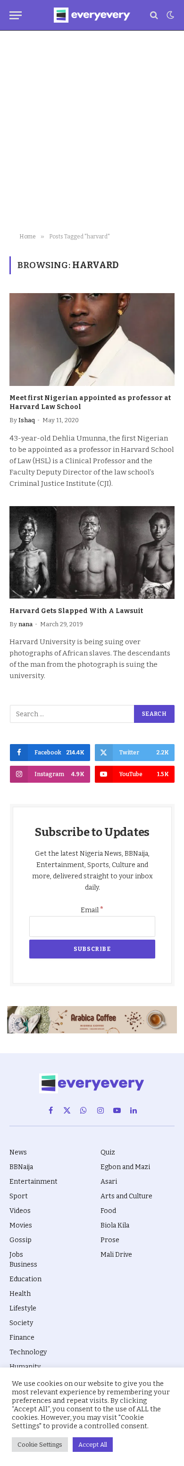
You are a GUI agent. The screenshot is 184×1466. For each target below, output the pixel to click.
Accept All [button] (92, 1444)
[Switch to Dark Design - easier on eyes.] (169, 15)
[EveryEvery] (92, 15)
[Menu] (15, 15)
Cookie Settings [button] (39, 1444)
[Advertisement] (92, 132)
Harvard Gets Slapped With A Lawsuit (76, 611)
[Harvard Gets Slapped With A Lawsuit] (92, 552)
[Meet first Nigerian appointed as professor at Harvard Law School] (92, 339)
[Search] (154, 15)
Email (92, 910)
